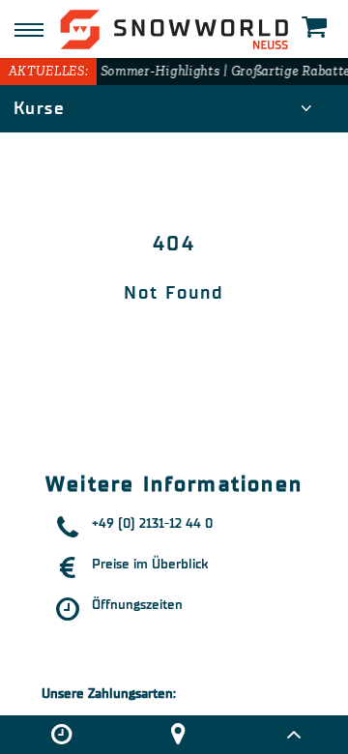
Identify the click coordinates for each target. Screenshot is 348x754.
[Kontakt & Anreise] (177, 734)
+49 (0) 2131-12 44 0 (152, 523)
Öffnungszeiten (137, 604)
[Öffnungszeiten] (61, 734)
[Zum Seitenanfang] (293, 734)
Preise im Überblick (150, 564)
